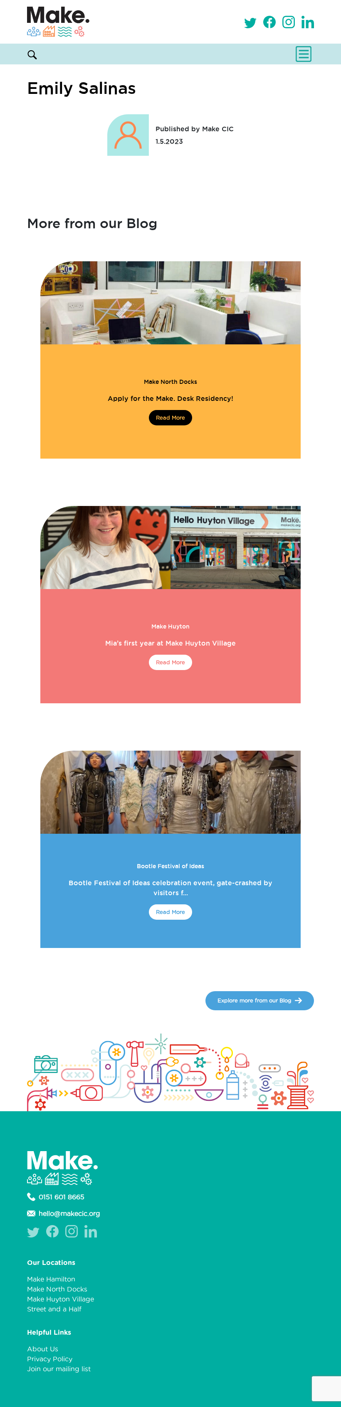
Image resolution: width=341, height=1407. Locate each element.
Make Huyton (170, 626)
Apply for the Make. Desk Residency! (170, 398)
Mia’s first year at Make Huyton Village (170, 643)
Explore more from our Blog (254, 1000)
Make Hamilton (51, 1279)
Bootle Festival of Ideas (170, 866)
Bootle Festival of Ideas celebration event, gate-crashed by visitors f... (170, 887)
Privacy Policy (49, 1359)
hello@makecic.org (69, 1213)
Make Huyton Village (60, 1299)
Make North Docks (170, 381)
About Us (42, 1349)
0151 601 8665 (61, 1197)
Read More (170, 417)
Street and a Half (54, 1309)
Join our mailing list (59, 1369)
